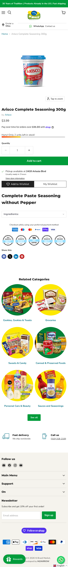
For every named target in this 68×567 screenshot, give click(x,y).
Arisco (8, 114)
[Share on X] (10, 256)
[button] (34, 214)
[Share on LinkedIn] (16, 256)
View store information (15, 178)
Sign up (48, 515)
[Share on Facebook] (4, 256)
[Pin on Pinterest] (22, 256)
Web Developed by (34, 561)
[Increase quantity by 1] (29, 150)
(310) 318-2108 (58, 438)
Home (5, 34)
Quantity (6, 143)
